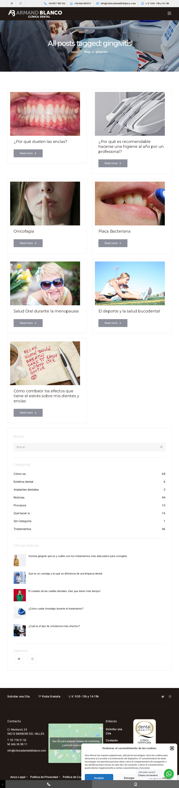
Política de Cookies (75, 777)
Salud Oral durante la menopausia (46, 311)
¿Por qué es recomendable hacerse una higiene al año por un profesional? (131, 146)
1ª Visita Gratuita (49, 696)
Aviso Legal (17, 777)
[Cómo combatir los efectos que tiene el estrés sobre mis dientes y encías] (45, 361)
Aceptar (99, 778)
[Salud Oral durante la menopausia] (45, 282)
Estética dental (23, 481)
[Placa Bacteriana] (129, 202)
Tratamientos (22, 529)
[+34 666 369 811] (135, 784)
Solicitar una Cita (18, 696)
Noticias (19, 497)
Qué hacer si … (23, 513)
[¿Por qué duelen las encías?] (45, 112)
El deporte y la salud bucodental (129, 311)
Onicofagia (24, 231)
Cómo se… (20, 474)
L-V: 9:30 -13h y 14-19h (84, 696)
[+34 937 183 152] (48, 784)
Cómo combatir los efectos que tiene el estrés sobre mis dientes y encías (46, 396)
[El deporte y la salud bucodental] (129, 282)
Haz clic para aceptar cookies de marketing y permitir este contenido (75, 743)
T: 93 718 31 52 (16, 740)
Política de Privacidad (44, 777)
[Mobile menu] (169, 13)
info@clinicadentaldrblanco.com (26, 750)
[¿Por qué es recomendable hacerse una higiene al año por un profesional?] (129, 112)
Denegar (129, 778)
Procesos (20, 505)
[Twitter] (12, 3)
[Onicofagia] (45, 202)
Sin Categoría (22, 521)
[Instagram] (20, 3)
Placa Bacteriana (114, 231)
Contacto (112, 740)
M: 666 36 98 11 (17, 744)
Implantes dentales (26, 489)
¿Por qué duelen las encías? (40, 141)
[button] (172, 748)
